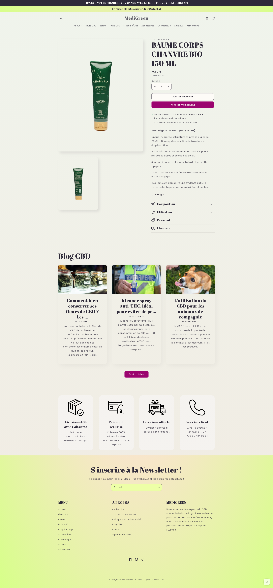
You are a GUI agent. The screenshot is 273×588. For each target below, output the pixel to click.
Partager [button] (159, 194)
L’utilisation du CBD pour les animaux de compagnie (190, 309)
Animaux (63, 544)
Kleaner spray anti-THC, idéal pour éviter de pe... (136, 306)
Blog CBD (117, 524)
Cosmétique (65, 539)
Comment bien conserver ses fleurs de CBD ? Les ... (82, 309)
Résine (61, 519)
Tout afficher (136, 374)
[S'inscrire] (159, 487)
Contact (116, 529)
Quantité (155, 81)
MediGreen (120, 580)
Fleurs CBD (64, 514)
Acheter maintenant (183, 104)
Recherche (118, 509)
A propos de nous (121, 534)
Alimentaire (64, 549)
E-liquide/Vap (65, 529)
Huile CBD (63, 524)
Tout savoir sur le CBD (124, 514)
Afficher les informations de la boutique (175, 122)
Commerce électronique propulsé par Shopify (145, 580)
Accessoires (64, 534)
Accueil (62, 509)
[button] (61, 18)
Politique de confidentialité (126, 519)
